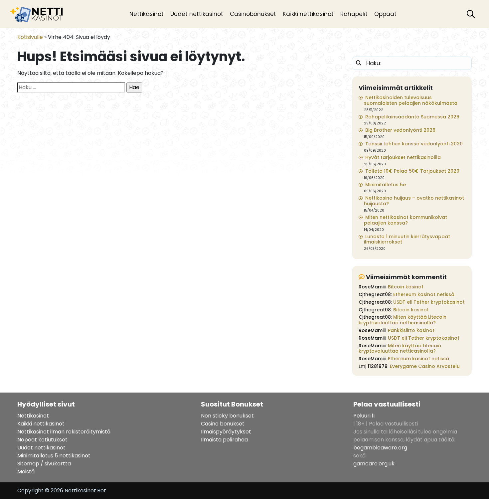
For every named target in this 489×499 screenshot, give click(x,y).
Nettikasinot (146, 14)
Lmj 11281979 (373, 366)
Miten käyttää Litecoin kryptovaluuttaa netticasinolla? (402, 320)
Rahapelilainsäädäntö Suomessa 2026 (412, 116)
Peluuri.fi (364, 415)
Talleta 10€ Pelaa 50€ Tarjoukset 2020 (412, 171)
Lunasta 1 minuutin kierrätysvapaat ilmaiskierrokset (407, 239)
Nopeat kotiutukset (42, 439)
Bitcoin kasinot (405, 286)
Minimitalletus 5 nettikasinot (53, 455)
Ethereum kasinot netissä (423, 294)
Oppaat (385, 14)
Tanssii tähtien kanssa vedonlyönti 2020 (414, 143)
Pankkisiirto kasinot (411, 330)
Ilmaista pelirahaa (224, 439)
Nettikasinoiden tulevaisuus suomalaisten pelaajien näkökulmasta (410, 100)
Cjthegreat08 (375, 294)
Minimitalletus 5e (385, 184)
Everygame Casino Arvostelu (425, 366)
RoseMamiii (372, 286)
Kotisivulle (30, 37)
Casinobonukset (253, 14)
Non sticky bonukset (227, 415)
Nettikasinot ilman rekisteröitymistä (63, 431)
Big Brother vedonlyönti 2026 (400, 130)
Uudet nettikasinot (196, 14)
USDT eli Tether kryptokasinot (429, 302)
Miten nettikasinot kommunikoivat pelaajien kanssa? (405, 220)
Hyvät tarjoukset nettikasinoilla (403, 157)
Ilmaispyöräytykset (226, 431)
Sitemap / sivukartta (44, 463)
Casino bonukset (222, 423)
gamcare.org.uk (374, 463)
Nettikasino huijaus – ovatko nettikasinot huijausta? (414, 201)
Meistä (26, 471)
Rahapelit (354, 14)
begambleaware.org (380, 447)
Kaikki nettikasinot (308, 14)
